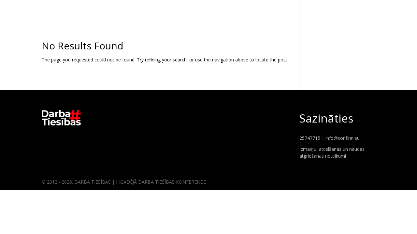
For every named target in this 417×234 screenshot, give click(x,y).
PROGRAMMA (392, 9)
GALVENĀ (328, 9)
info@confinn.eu (342, 138)
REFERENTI (357, 9)
